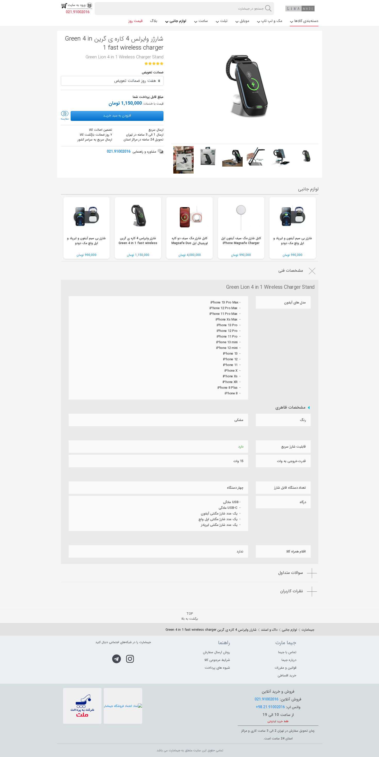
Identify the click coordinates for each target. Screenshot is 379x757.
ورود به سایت (77, 5)
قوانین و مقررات (285, 667)
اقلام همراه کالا (296, 551)
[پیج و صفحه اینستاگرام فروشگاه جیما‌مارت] (130, 659)
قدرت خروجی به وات (291, 461)
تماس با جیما (287, 652)
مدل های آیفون (295, 302)
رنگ (303, 420)
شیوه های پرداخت (217, 667)
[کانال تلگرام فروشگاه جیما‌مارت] (116, 659)
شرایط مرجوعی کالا (217, 660)
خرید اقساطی (287, 675)
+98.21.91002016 (270, 707)
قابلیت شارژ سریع (293, 446)
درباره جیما (289, 660)
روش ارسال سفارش (216, 652)
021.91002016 (77, 12)
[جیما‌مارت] (300, 8)
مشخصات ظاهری (290, 407)
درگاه (303, 502)
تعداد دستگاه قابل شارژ (290, 487)
